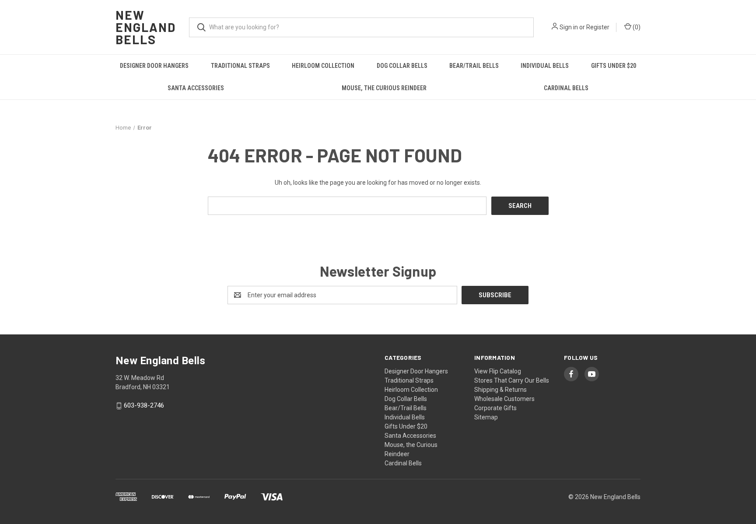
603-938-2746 (144, 406)
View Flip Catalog (497, 371)
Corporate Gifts (495, 407)
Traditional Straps (240, 65)
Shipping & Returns (500, 389)
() (635, 27)
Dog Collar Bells (402, 65)
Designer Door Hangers (154, 65)
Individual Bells (545, 65)
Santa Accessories (196, 87)
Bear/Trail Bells (474, 65)
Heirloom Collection (323, 65)
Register (597, 27)
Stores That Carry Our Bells (511, 380)
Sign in (569, 27)
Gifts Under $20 (613, 65)
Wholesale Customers (504, 398)
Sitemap (486, 417)
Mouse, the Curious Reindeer (384, 87)
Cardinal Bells (566, 87)
